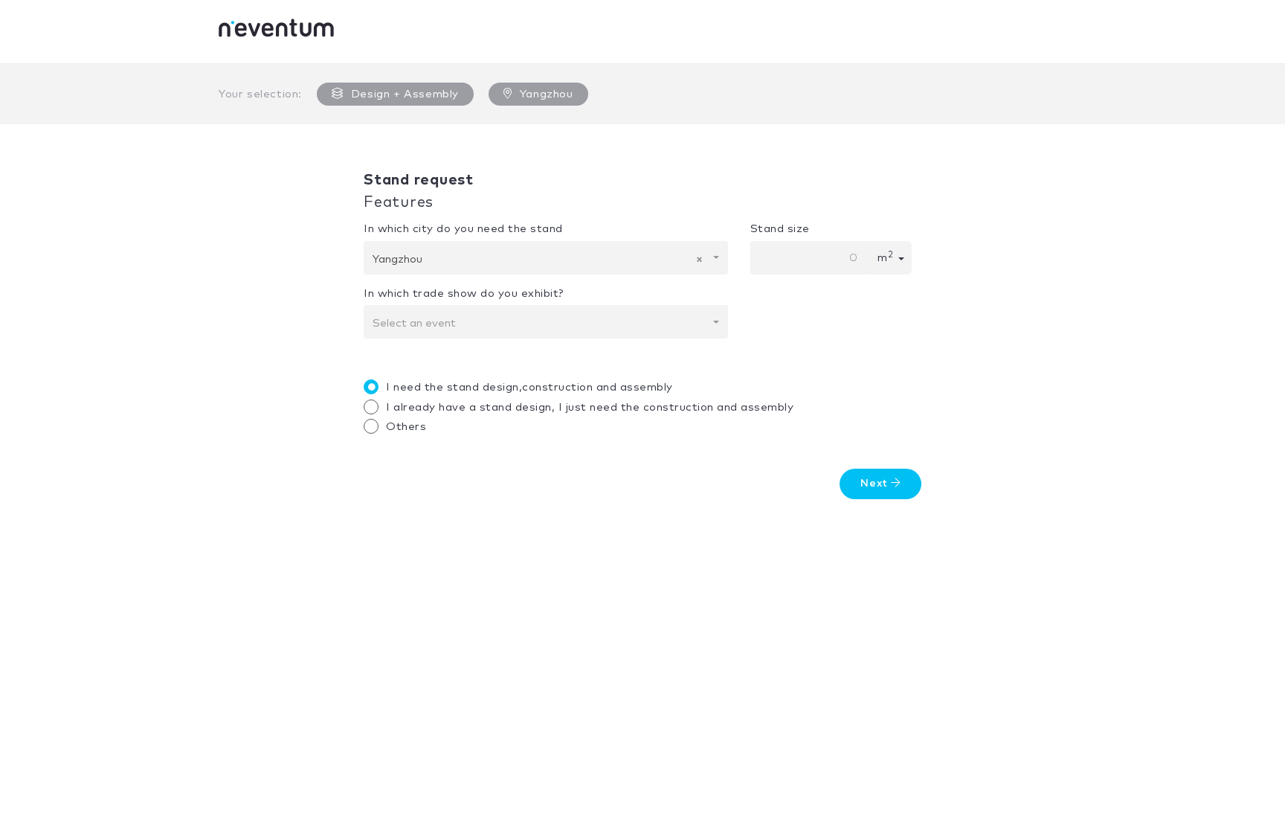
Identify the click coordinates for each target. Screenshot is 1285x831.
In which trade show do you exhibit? (464, 293)
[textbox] (541, 323)
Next (875, 483)
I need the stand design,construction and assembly (529, 387)
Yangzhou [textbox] (538, 259)
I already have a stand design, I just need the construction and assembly (589, 407)
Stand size (780, 228)
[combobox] (546, 258)
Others (406, 426)
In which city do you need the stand (463, 228)
